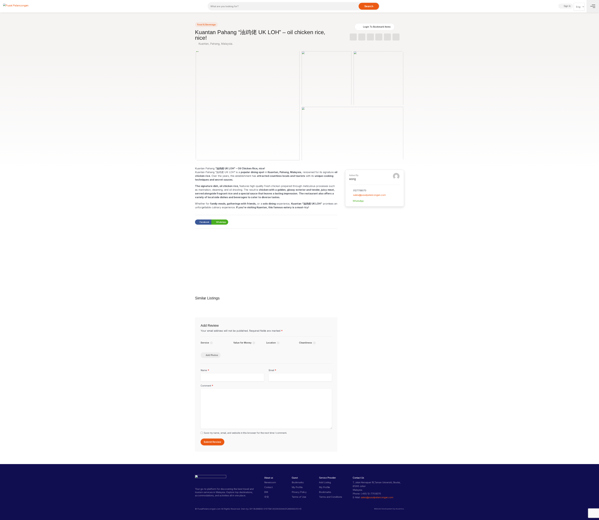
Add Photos (212, 355)
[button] (353, 37)
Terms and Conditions (330, 496)
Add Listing (325, 482)
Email (272, 370)
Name (205, 370)
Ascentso (400, 509)
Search (368, 6)
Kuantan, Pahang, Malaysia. (215, 43)
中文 (266, 496)
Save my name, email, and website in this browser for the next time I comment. (245, 432)
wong (352, 179)
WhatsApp (221, 222)
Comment (207, 386)
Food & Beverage (206, 24)
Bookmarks (298, 482)
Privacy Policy (299, 492)
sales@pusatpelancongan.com (369, 194)
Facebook (204, 222)
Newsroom (270, 482)
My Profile (297, 487)
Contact (268, 487)
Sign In (567, 6)
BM (266, 492)
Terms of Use (299, 496)
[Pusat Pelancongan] (15, 5)
